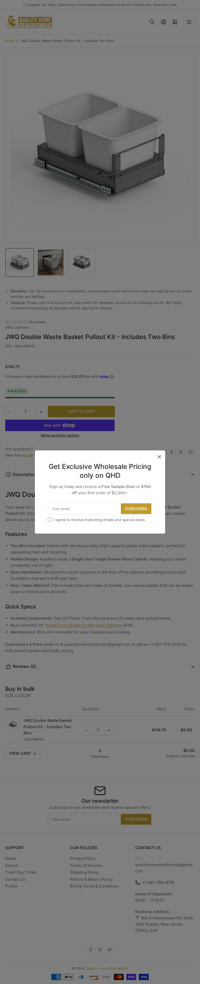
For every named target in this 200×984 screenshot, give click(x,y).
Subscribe (136, 508)
